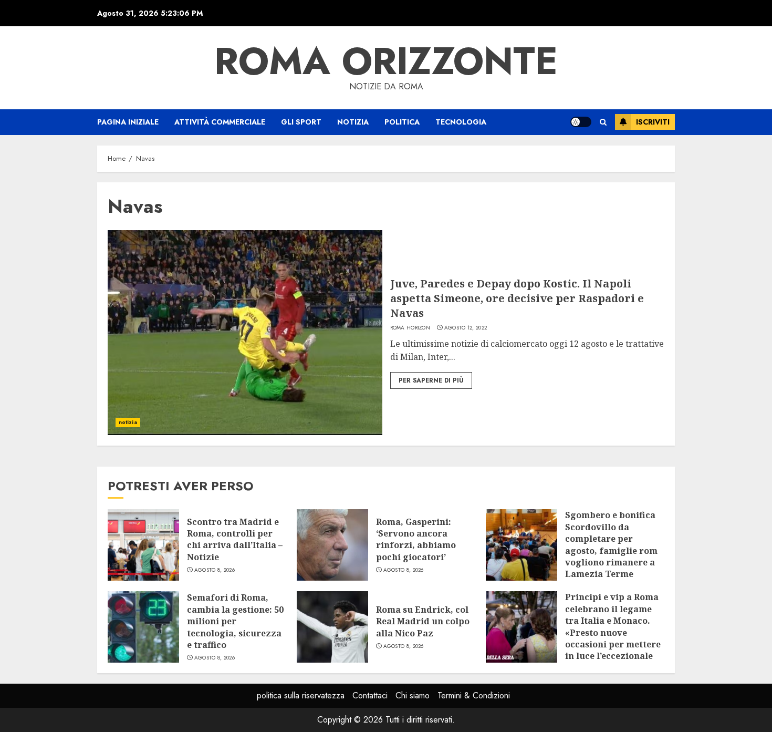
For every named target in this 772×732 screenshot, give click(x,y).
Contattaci (370, 695)
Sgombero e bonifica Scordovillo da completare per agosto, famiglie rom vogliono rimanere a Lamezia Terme (611, 544)
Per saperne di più (431, 380)
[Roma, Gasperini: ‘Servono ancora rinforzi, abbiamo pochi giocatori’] (332, 545)
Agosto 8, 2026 (214, 570)
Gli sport (301, 122)
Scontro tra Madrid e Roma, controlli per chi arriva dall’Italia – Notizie (235, 539)
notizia (353, 122)
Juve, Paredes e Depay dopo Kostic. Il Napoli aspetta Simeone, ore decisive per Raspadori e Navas (517, 298)
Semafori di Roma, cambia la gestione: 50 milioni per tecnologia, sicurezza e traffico (235, 621)
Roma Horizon (410, 328)
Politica (402, 122)
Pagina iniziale (128, 122)
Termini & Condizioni (473, 695)
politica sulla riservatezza (301, 695)
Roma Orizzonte (386, 61)
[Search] (603, 122)
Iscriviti (653, 122)
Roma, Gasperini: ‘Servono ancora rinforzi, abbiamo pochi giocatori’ (416, 539)
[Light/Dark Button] (580, 122)
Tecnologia (460, 122)
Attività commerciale (219, 122)
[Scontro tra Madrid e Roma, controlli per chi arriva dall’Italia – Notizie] (143, 545)
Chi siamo (412, 695)
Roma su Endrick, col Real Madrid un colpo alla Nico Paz (423, 621)
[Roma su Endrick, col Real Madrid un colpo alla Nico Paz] (332, 627)
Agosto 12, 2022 (465, 328)
